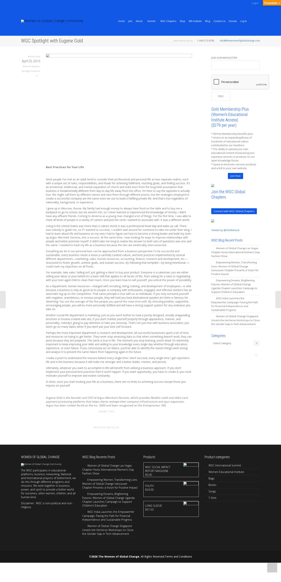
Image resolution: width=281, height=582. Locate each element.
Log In (255, 3)
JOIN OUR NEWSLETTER (224, 57)
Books (212, 485)
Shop (182, 21)
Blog (207, 21)
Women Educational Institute (226, 472)
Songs (212, 491)
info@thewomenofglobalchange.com (240, 40)
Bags (211, 478)
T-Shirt (212, 498)
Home (121, 21)
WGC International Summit (225, 465)
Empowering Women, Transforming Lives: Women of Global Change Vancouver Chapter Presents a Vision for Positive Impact (110, 483)
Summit (151, 21)
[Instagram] (44, 3)
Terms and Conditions (178, 556)
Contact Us (219, 21)
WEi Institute (195, 21)
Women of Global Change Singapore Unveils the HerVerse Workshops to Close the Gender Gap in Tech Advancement (235, 320)
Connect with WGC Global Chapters (234, 211)
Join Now (235, 176)
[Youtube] (37, 3)
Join (130, 21)
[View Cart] (251, 21)
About (139, 21)
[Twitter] (24, 3)
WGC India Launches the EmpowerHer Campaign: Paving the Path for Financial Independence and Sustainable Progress (108, 515)
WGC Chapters (168, 21)
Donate (233, 21)
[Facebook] (31, 3)
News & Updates (31, 66)
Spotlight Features (31, 71)
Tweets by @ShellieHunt (225, 230)
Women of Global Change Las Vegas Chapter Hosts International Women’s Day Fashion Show (235, 252)
